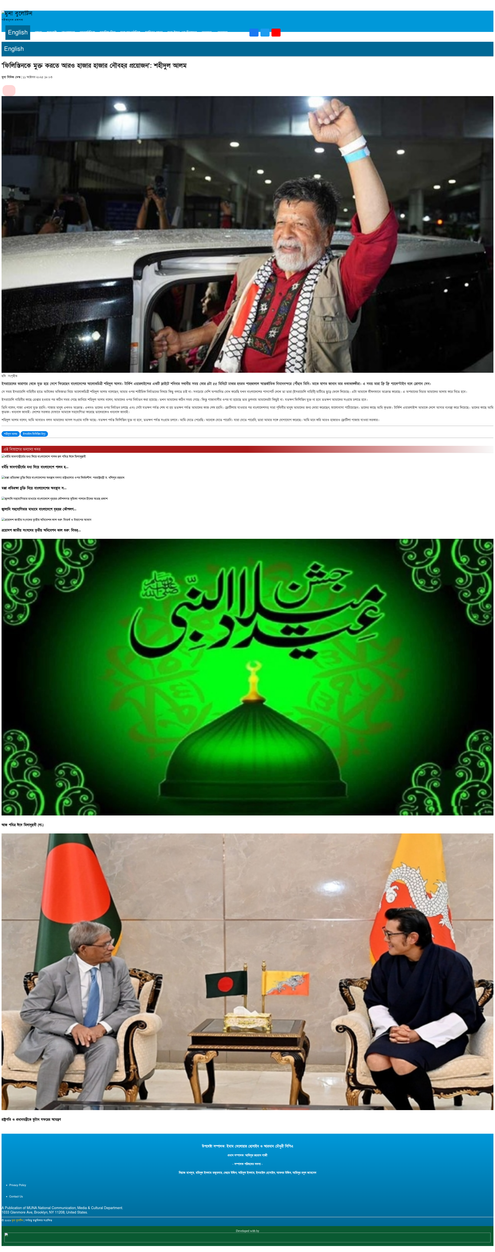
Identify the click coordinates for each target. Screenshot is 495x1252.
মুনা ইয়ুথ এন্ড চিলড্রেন (182, 32)
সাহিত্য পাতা (154, 32)
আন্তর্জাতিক (87, 32)
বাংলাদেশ (68, 32)
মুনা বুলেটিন (17, 1220)
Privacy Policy (17, 1185)
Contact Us (16, 1196)
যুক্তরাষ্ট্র (52, 32)
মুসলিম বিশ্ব (107, 32)
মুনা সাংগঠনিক (130, 32)
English (18, 33)
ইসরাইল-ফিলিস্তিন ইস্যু (34, 434)
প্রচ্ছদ (38, 32)
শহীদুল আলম (10, 434)
